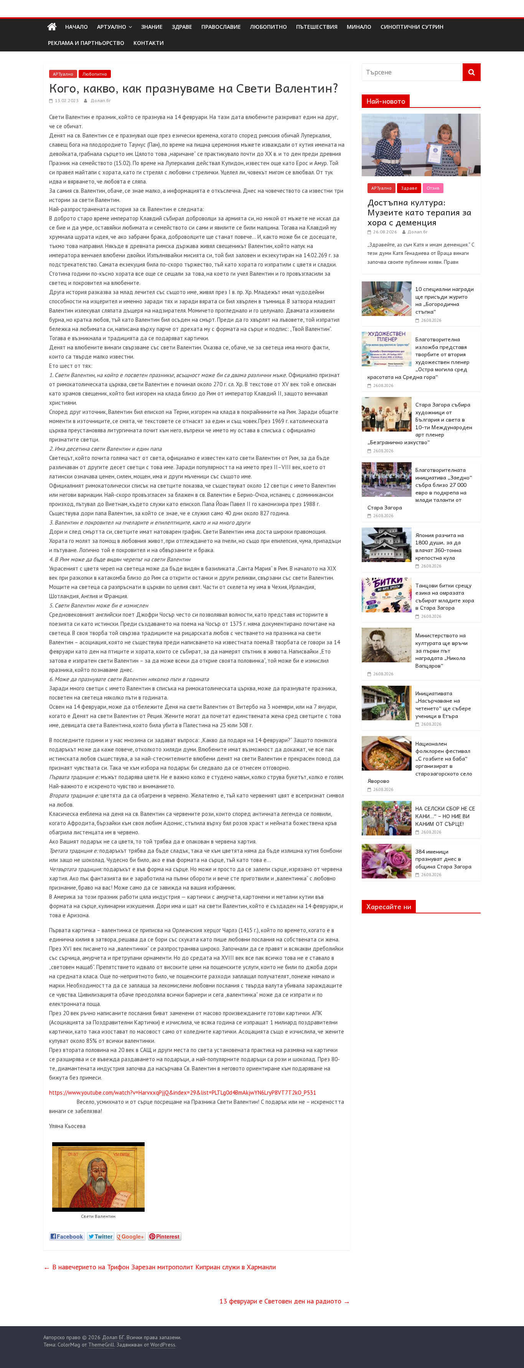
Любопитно (94, 74)
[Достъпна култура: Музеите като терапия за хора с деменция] (421, 117)
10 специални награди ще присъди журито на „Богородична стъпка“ (444, 300)
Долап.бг (101, 100)
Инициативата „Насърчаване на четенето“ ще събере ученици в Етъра (443, 704)
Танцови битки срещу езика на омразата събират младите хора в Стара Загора (444, 596)
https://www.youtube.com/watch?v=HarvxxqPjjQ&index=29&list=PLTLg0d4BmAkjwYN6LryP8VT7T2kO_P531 (182, 1092)
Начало (76, 26)
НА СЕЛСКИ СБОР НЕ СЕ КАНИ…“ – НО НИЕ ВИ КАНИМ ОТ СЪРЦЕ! (445, 815)
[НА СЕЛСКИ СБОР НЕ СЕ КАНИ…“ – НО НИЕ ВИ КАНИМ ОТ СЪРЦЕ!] (387, 805)
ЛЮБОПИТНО (268, 26)
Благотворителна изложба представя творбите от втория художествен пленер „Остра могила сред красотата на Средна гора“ (418, 358)
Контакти (148, 42)
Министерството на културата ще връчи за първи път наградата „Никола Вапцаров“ (441, 650)
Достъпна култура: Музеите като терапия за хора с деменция (419, 212)
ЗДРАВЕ (182, 26)
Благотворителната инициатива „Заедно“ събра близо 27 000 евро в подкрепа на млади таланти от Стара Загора (419, 488)
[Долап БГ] (52, 27)
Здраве (409, 188)
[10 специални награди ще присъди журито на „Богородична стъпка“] (387, 285)
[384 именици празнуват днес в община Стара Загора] (387, 848)
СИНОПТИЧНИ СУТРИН (412, 26)
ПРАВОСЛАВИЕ (221, 26)
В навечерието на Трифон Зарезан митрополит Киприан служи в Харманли (159, 1266)
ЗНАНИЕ (152, 26)
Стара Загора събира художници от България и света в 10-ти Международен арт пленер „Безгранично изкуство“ (419, 423)
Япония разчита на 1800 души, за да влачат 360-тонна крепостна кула (439, 546)
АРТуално (111, 26)
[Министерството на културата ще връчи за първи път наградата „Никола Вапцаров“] (387, 632)
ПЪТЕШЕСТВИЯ (317, 26)
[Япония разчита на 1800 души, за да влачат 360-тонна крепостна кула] (387, 531)
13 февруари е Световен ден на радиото (284, 1301)
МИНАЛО (359, 26)
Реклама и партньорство (86, 42)
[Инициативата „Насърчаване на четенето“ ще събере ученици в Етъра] (387, 689)
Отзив (433, 188)
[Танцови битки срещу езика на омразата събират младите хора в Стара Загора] (387, 582)
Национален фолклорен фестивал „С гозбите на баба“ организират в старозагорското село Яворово (419, 762)
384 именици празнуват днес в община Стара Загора (443, 858)
